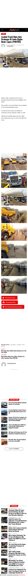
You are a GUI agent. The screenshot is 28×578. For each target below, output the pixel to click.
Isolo (13, 100)
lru (24, 344)
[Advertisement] (14, 14)
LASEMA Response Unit (14, 116)
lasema (19, 344)
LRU (23, 116)
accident (13, 344)
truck (3, 346)
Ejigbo (21, 100)
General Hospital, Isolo (11, 107)
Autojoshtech (10, 46)
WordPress (22, 575)
